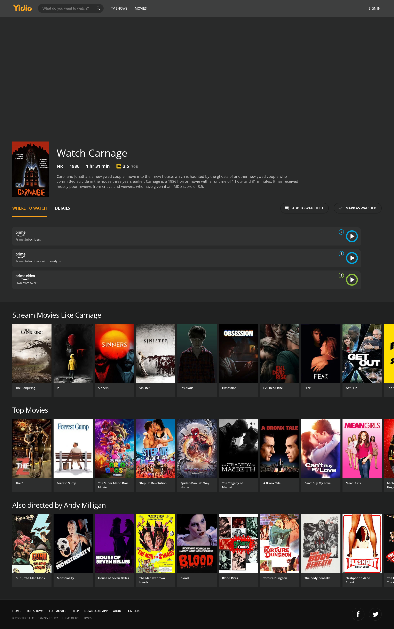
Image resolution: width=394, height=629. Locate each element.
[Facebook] (358, 614)
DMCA (88, 618)
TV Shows (119, 8)
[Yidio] (23, 9)
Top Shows (35, 611)
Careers (134, 611)
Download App (96, 611)
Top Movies (57, 611)
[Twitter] (375, 614)
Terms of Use (71, 618)
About (118, 611)
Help (75, 611)
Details (62, 208)
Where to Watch (29, 208)
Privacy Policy (48, 618)
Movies (141, 8)
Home (16, 611)
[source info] (340, 232)
